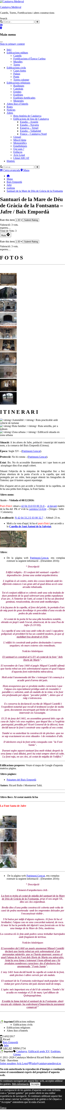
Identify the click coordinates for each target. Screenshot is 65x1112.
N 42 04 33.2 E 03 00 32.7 (29, 517)
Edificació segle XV (38, 1051)
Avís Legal (22, 1063)
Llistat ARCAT (21, 158)
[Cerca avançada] (1, 25)
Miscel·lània (19, 140)
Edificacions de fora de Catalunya (31, 118)
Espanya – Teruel (29, 127)
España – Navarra (29, 124)
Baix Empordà (14, 182)
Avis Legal (19, 155)
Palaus (16, 73)
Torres (16, 64)
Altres (10, 112)
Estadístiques (20, 146)
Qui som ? (18, 149)
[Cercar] (37, 22)
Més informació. (20, 1084)
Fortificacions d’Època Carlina (29, 58)
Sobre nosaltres (8, 1063)
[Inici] (8, 175)
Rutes (10, 106)
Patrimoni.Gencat (31, 451)
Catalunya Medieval (10, 7)
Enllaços (17, 152)
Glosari (17, 137)
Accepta (35, 1084)
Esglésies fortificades (24, 97)
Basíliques (18, 85)
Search (3, 18)
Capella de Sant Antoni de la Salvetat (30, 526)
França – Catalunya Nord (33, 133)
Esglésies (18, 94)
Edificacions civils (16, 67)
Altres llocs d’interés (17, 103)
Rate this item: (7, 219)
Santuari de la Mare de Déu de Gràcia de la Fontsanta (35, 191)
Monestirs (18, 100)
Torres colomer (21, 79)
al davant (52, 506)
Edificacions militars (17, 52)
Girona (17, 1054)
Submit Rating (31, 220)
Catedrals (18, 88)
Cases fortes (19, 70)
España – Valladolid (30, 130)
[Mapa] (1, 28)
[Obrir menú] (1, 41)
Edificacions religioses (18, 82)
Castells (17, 55)
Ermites (17, 91)
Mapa (10, 178)
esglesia (11, 188)
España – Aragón (29, 121)
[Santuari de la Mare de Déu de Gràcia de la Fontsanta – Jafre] (8, 284)
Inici (9, 49)
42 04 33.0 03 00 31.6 (32, 506)
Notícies (11, 109)
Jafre (9, 185)
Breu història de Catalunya (27, 115)
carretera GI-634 (37, 509)
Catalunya (21, 1051)
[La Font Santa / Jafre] (8, 827)
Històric (11, 161)
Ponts (16, 76)
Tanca (3, 1107)
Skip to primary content (12, 43)
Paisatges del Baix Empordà (21, 779)
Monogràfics (20, 143)
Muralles (17, 61)
